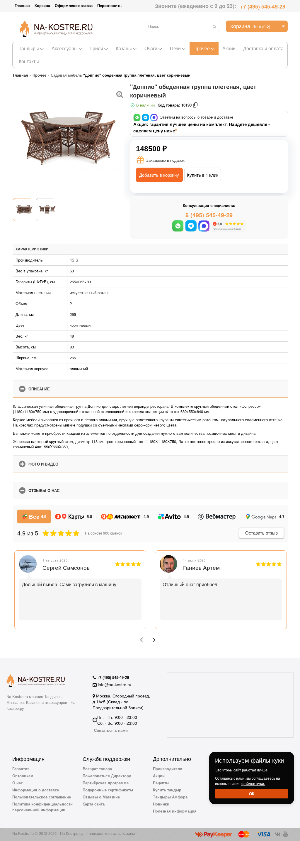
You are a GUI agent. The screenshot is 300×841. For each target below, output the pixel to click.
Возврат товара (97, 768)
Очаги (150, 48)
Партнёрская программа (106, 783)
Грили (96, 48)
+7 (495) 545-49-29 (262, 6)
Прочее (201, 48)
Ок (251, 793)
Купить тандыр (167, 790)
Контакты (29, 61)
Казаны (124, 48)
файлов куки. (253, 783)
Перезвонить (109, 5)
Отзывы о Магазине (101, 797)
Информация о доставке (35, 790)
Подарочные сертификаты (108, 790)
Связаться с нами (111, 730)
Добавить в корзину (159, 175)
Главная (22, 5)
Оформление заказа (74, 5)
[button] (141, 640)
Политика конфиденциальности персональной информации (42, 807)
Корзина (42, 5)
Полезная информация (175, 811)
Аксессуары (65, 48)
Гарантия (21, 768)
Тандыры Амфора (170, 797)
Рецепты (161, 783)
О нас (17, 783)
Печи (175, 48)
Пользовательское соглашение (41, 797)
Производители (167, 768)
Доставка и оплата (263, 48)
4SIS (74, 260)
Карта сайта (94, 804)
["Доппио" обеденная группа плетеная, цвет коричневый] (119, 93)
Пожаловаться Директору (107, 775)
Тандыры (29, 48)
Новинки (161, 804)
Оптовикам (22, 775)
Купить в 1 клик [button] (202, 175)
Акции (229, 48)
